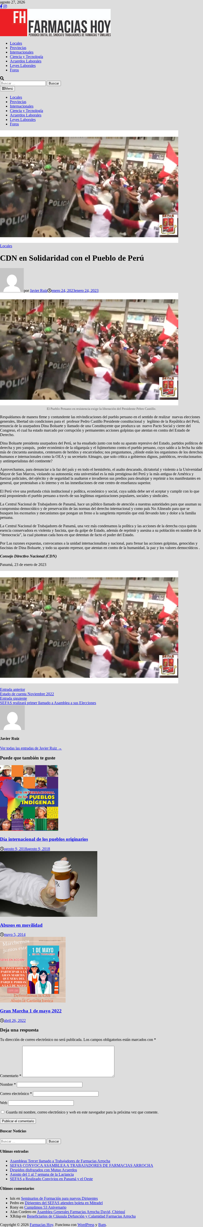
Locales (16, 43)
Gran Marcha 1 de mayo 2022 (31, 1010)
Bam (102, 1225)
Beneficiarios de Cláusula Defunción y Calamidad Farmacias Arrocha (81, 1216)
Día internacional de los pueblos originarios (44, 839)
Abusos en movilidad (21, 925)
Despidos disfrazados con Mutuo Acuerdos (43, 1170)
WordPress (85, 1225)
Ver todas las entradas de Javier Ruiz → (31, 748)
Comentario (10, 1076)
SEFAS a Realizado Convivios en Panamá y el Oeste (51, 1179)
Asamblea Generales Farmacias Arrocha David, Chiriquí (81, 1212)
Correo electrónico (16, 1093)
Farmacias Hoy (41, 1225)
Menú (9, 88)
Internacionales (21, 52)
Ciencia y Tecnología (26, 57)
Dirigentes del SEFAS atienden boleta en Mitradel (64, 1203)
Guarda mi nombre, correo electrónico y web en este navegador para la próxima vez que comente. (82, 1112)
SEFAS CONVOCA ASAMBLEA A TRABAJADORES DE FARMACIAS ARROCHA (81, 1165)
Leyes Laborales (23, 65)
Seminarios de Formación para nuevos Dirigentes (59, 1198)
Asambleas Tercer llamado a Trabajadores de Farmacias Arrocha (60, 1161)
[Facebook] (1, 6)
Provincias (18, 48)
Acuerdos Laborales (25, 61)
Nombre (8, 1084)
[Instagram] (5, 6)
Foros (14, 70)
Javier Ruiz (39, 290)
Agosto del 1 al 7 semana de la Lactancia (42, 1174)
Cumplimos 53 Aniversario (45, 1207)
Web (3, 1103)
